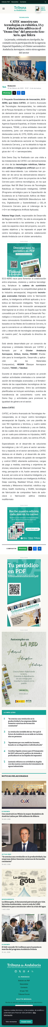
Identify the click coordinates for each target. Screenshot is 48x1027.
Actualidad (6, 854)
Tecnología (24, 17)
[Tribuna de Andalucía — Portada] (20, 8)
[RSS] (32, 971)
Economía (6, 811)
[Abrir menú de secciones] (3, 8)
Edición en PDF (24, 981)
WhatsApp (6, 93)
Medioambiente (8, 899)
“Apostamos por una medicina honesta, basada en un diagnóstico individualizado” (25, 744)
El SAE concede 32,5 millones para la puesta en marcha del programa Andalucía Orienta (22, 948)
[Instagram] (24, 971)
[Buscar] (45, 2)
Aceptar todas (26, 1022)
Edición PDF (6, 2)
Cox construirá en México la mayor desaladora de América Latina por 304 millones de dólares (23, 815)
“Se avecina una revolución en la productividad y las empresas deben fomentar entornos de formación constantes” (22, 722)
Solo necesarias (11, 1022)
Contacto (23, 2)
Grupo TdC (24, 991)
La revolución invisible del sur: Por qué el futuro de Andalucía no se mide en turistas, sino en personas (25, 734)
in (23, 93)
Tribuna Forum (24, 994)
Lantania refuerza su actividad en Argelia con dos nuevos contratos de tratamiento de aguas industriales (25, 764)
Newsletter (14, 2)
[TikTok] (28, 971)
